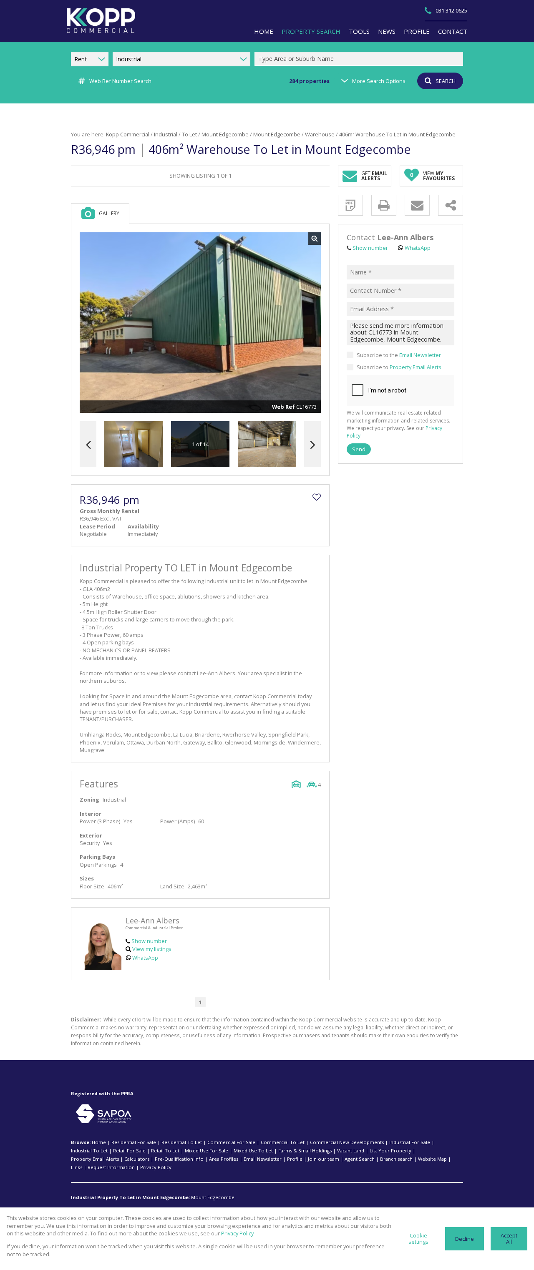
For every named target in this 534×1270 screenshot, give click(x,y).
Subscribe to (399, 367)
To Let (189, 134)
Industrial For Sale (409, 1142)
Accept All (509, 1238)
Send (358, 449)
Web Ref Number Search (120, 81)
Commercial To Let (283, 1142)
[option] (267, 444)
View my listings (151, 949)
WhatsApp (145, 957)
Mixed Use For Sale (206, 1150)
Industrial (165, 134)
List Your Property (390, 1150)
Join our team (323, 1159)
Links (76, 1167)
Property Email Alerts (415, 367)
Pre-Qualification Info (179, 1159)
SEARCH (446, 81)
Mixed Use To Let (253, 1150)
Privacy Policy (155, 1167)
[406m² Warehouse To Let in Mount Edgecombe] (200, 322)
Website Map (432, 1159)
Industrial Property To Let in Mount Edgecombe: (130, 1197)
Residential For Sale (133, 1142)
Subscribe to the (399, 355)
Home (99, 1142)
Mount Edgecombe (225, 134)
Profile (294, 1159)
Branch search (396, 1159)
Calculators (136, 1159)
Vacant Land (350, 1150)
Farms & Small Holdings (305, 1150)
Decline (464, 1238)
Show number (149, 941)
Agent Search (360, 1159)
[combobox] (360, 59)
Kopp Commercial (127, 134)
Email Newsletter (420, 355)
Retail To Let (165, 1150)
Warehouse (320, 134)
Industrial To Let (89, 1150)
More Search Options (379, 81)
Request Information (111, 1167)
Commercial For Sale (231, 1142)
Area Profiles (223, 1159)
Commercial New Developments (347, 1142)
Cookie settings (418, 1238)
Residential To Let (181, 1142)
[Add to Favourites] (316, 497)
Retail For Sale (129, 1150)
